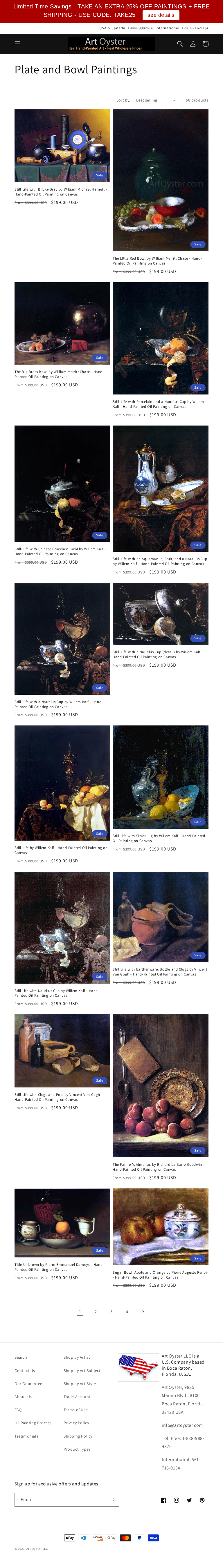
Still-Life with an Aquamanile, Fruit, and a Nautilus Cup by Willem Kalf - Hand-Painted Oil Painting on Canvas (160, 561)
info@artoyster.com (182, 1425)
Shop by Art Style (80, 1383)
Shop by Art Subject (82, 1370)
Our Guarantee (28, 1383)
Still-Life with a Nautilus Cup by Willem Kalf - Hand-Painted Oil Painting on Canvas (59, 704)
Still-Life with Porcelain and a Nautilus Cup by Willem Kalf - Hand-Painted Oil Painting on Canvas (158, 404)
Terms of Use (76, 1409)
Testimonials (26, 1436)
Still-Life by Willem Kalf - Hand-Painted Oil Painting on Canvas (61, 850)
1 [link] (80, 1311)
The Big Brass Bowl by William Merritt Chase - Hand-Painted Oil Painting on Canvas (59, 374)
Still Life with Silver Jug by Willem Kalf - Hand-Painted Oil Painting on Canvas (159, 838)
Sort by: (123, 100)
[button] (17, 43)
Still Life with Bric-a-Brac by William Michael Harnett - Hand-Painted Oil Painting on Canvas (61, 192)
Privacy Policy (76, 1422)
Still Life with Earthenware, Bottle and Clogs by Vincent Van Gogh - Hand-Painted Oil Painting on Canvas (160, 972)
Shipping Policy (78, 1436)
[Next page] (142, 1311)
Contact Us (25, 1370)
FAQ (18, 1409)
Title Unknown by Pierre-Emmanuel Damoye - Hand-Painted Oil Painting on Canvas (59, 1267)
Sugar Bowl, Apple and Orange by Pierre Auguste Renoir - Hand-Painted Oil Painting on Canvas (160, 1275)
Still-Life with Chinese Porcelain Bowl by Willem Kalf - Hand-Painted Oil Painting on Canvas (60, 551)
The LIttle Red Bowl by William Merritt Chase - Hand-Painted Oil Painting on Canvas (157, 261)
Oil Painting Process (33, 1422)
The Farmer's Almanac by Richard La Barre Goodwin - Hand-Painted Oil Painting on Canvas (158, 1167)
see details (161, 15)
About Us (23, 1396)
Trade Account (77, 1396)
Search (21, 1357)
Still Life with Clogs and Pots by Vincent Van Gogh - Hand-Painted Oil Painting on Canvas (58, 1097)
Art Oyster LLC (37, 1549)
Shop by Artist (77, 1357)
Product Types (77, 1449)
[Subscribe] (112, 1500)
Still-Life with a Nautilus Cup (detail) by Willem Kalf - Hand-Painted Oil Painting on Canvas (158, 654)
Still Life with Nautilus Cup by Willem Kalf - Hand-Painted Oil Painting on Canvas (57, 993)
